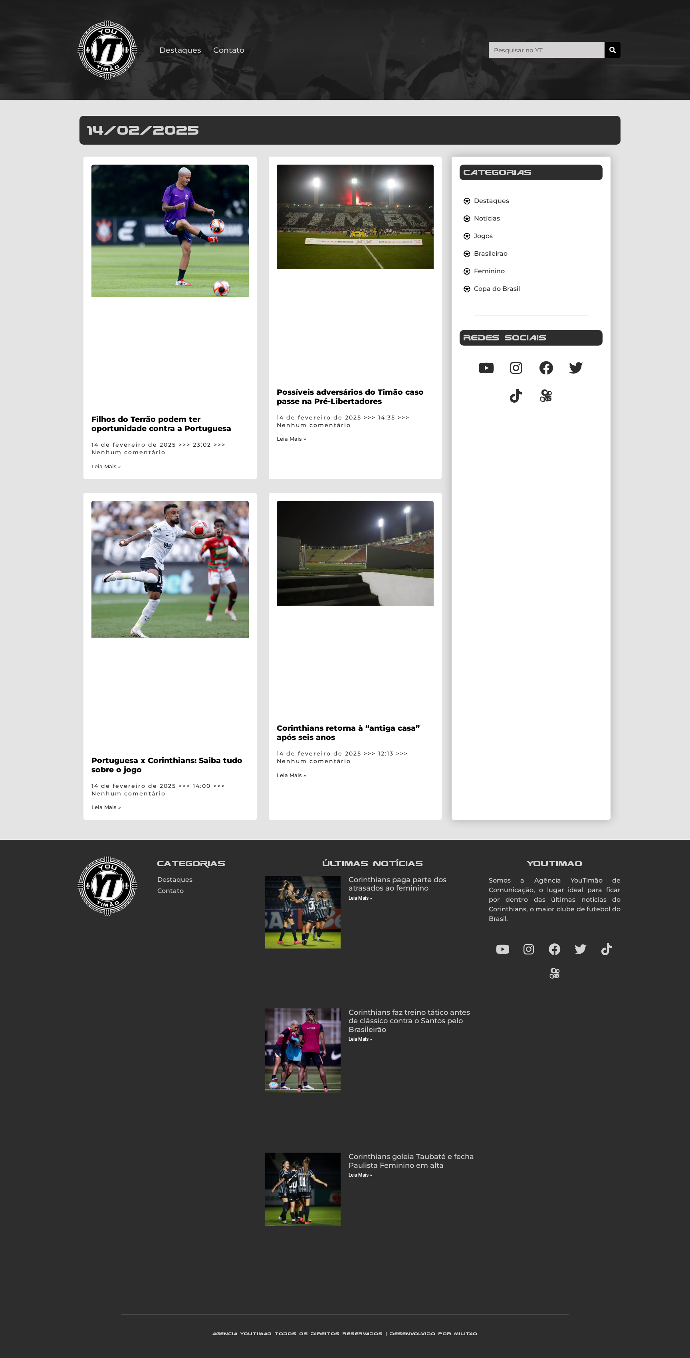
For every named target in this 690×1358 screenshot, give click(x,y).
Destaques (180, 50)
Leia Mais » (106, 466)
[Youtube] (486, 368)
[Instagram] (516, 368)
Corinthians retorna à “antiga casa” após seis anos (348, 732)
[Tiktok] (516, 396)
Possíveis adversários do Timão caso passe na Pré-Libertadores (350, 396)
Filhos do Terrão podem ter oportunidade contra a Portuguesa (161, 423)
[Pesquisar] (613, 50)
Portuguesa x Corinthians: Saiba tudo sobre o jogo (166, 765)
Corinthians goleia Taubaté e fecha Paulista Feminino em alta (411, 1161)
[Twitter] (576, 368)
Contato (228, 50)
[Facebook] (546, 368)
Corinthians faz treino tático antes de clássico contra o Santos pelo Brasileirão (409, 1021)
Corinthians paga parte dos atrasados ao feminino (397, 884)
